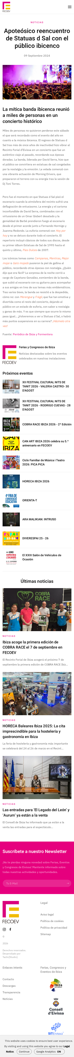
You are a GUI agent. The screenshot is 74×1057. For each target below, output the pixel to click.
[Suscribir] (68, 883)
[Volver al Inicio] (6, 7)
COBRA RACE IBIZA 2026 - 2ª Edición (46, 424)
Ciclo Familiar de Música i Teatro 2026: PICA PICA (43, 462)
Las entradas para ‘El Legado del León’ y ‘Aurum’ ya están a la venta (36, 812)
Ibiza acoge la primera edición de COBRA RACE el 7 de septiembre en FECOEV (32, 647)
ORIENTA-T (29, 500)
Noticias (37, 22)
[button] (69, 7)
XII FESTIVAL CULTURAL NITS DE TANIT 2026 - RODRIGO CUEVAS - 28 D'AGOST (46, 405)
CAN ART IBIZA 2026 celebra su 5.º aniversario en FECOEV (45, 443)
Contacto (8, 979)
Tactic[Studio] (10, 957)
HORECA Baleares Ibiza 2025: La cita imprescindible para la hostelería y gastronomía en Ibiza (34, 731)
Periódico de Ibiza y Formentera (33, 334)
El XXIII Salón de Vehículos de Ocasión (41, 557)
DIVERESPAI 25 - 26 (35, 538)
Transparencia (11, 992)
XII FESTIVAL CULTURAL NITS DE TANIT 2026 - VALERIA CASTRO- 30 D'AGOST (45, 386)
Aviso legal (47, 914)
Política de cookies (52, 921)
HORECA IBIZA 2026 (35, 481)
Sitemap (45, 934)
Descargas (9, 985)
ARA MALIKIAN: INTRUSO (39, 519)
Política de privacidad (53, 927)
